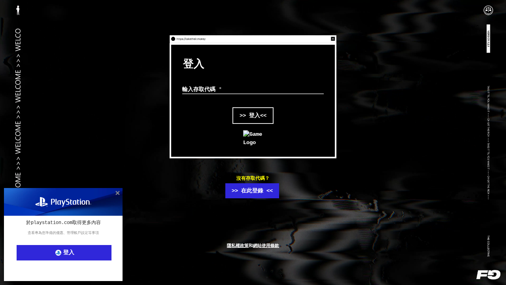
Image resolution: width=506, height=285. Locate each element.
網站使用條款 (266, 245)
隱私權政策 (238, 245)
